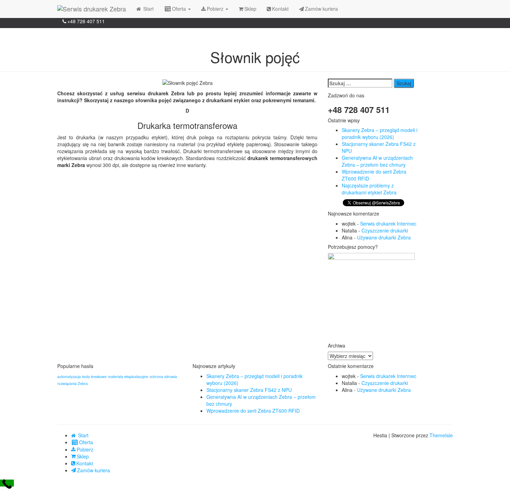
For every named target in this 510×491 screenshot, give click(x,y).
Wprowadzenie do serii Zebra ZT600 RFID (253, 410)
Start (148, 8)
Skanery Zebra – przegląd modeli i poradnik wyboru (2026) (379, 133)
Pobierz (216, 8)
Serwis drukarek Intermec (388, 223)
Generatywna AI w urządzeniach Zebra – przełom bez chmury (377, 161)
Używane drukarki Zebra (384, 237)
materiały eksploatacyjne (128, 376)
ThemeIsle (441, 435)
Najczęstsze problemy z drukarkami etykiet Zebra (369, 189)
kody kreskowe (94, 376)
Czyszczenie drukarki (385, 230)
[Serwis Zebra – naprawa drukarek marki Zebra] (91, 8)
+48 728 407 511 (86, 21)
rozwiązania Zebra (72, 383)
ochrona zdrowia (163, 376)
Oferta (179, 8)
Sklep (250, 8)
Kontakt (280, 8)
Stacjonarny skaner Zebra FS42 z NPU (249, 389)
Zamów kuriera (321, 8)
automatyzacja (69, 376)
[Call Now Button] (7, 483)
